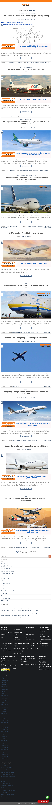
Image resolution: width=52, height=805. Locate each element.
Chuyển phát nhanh (5, 568)
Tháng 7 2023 (4, 747)
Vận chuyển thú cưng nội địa (8, 590)
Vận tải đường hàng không (30, 13)
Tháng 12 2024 (4, 713)
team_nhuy (32, 10)
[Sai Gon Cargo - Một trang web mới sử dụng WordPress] (26, 4)
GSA (23, 116)
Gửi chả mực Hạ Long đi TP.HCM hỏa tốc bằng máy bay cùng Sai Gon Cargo (19, 610)
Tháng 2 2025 (4, 709)
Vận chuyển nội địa (4, 631)
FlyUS (21, 116)
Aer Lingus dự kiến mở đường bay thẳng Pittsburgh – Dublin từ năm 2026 (34, 170)
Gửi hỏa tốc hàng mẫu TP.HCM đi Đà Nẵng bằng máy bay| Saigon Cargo (18, 608)
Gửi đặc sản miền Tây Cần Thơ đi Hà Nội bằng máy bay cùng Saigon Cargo (19, 613)
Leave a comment (47, 63)
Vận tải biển (4, 593)
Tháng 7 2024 (4, 725)
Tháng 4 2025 (4, 704)
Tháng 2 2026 (4, 682)
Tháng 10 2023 (4, 740)
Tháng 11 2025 (4, 689)
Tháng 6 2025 (4, 700)
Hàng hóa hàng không (16, 332)
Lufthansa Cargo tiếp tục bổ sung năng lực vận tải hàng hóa (26, 446)
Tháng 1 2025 (4, 711)
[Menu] (1, 4)
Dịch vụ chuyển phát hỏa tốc (8, 576)
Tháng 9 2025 (4, 693)
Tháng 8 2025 (4, 696)
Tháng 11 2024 (4, 716)
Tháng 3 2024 (4, 734)
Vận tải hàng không (28, 67)
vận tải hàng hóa (28, 116)
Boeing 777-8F (29, 62)
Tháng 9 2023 (4, 743)
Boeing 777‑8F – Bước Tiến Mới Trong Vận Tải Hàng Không (26, 16)
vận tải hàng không (34, 332)
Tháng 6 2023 (4, 749)
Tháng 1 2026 (4, 684)
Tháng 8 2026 (4, 678)
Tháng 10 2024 (4, 718)
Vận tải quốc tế (32, 175)
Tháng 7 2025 (4, 698)
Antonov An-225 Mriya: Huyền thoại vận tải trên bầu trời (26, 285)
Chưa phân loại (4, 563)
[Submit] (50, 556)
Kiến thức (18, 13)
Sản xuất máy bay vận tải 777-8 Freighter (11, 63)
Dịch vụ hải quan (5, 578)
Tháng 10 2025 (4, 691)
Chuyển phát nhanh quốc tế (7, 573)
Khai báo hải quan (17, 637)
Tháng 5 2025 (4, 702)
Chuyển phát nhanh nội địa (7, 571)
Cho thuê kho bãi (17, 635)
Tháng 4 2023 (4, 754)
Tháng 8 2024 (4, 722)
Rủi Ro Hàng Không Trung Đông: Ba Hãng (31, 547)
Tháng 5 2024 (4, 729)
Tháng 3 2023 (4, 756)
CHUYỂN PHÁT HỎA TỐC (7, 566)
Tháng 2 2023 (4, 758)
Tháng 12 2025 (4, 687)
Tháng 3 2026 (4, 680)
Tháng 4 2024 (4, 731)
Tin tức (22, 13)
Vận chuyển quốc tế (4, 629)
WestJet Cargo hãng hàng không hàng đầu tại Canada (26, 338)
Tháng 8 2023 (4, 745)
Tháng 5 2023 (4, 752)
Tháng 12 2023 (4, 736)
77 (31, 551)
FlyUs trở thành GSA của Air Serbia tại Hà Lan (26, 69)
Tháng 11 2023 (4, 738)
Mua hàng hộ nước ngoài (7, 585)
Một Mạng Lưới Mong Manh (17, 547)
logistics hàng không (37, 62)
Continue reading (26, 58)
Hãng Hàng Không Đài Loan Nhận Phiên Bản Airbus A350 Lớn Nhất (24, 440)
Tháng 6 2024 (4, 727)
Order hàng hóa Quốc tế (18, 639)
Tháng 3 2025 (4, 707)
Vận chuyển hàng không (25, 332)
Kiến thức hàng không (6, 583)
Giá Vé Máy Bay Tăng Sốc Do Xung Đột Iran (26, 233)
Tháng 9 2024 (4, 720)
